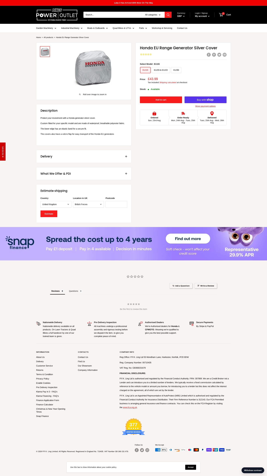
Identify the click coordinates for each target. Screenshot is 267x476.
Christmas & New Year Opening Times (50, 410)
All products (48, 37)
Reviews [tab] (55, 291)
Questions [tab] (73, 291)
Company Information (87, 370)
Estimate (49, 214)
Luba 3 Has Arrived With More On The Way (133, 3)
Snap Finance (42, 416)
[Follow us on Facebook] (137, 450)
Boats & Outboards (96, 28)
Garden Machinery (44, 28)
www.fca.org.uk (130, 407)
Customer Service (44, 366)
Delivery (40, 361)
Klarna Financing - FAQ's (47, 396)
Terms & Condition (44, 374)
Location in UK (80, 198)
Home (38, 37)
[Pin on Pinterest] (214, 55)
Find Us (81, 361)
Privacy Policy (42, 378)
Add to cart (160, 100)
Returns (39, 370)
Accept (191, 467)
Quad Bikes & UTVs (122, 28)
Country (44, 198)
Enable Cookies (43, 383)
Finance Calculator (44, 404)
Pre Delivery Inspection (46, 387)
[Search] (168, 15)
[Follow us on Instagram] (147, 450)
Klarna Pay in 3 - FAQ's (46, 391)
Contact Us (182, 28)
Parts (141, 28)
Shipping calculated (167, 82)
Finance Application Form (47, 400)
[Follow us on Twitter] (142, 450)
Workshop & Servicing (162, 28)
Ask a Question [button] (182, 285)
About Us (40, 357)
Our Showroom (85, 366)
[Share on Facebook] (209, 55)
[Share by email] (225, 55)
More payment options (205, 106)
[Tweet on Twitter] (219, 55)
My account (201, 16)
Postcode (110, 198)
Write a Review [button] (207, 285)
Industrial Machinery (70, 28)
